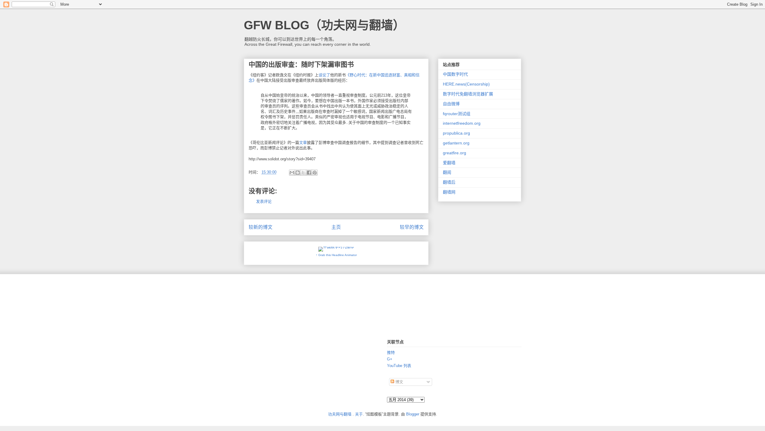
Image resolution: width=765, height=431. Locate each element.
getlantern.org (456, 143)
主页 (336, 227)
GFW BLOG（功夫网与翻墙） (324, 25)
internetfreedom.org (462, 123)
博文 (398, 382)
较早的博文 (412, 227)
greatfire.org (454, 152)
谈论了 (324, 75)
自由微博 (451, 103)
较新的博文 (261, 227)
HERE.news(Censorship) (466, 84)
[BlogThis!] (298, 173)
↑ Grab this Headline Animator (336, 255)
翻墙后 (449, 182)
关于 (359, 414)
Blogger (412, 414)
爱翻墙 (449, 162)
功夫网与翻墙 (339, 414)
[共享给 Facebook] (309, 173)
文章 (303, 142)
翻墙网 (449, 192)
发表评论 (264, 201)
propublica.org (456, 133)
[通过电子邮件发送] (292, 173)
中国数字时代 (455, 74)
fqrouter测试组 (456, 113)
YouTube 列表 (399, 365)
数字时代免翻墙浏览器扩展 (468, 94)
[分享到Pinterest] (315, 173)
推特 (391, 352)
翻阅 (447, 172)
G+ (389, 359)
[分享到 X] (303, 173)
